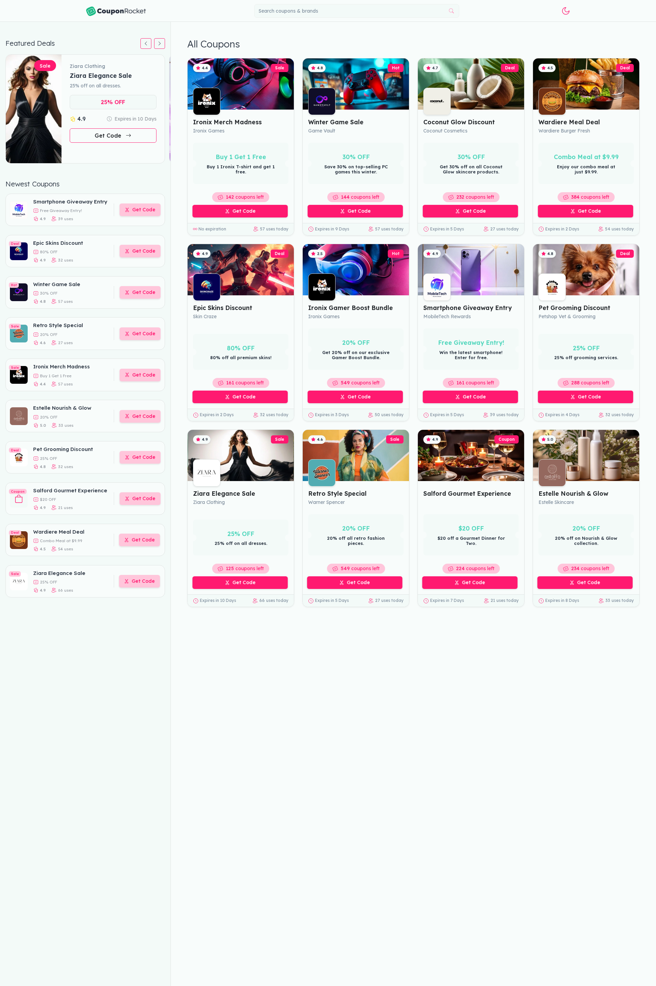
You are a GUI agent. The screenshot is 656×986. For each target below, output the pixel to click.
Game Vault (321, 131)
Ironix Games (208, 131)
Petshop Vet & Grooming (567, 316)
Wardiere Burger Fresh (564, 131)
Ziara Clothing (209, 502)
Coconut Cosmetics (445, 131)
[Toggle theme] (566, 11)
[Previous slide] (145, 43)
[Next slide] (159, 43)
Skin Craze (205, 316)
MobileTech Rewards (447, 316)
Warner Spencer (326, 502)
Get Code (109, 135)
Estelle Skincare (556, 502)
